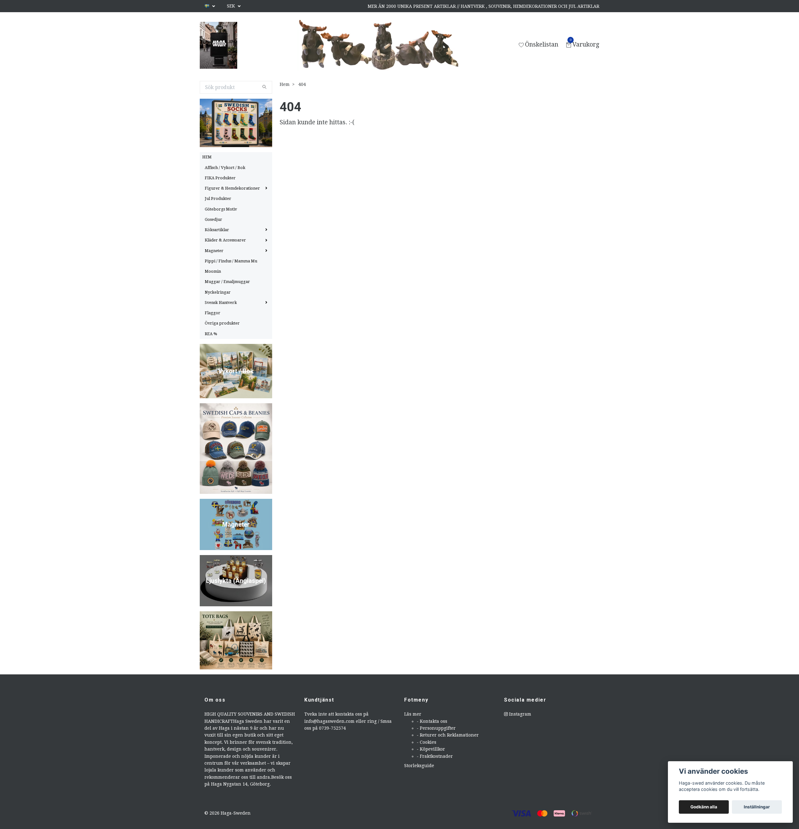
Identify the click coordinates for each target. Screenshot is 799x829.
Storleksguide (419, 765)
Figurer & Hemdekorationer (232, 188)
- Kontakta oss (432, 721)
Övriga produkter (222, 323)
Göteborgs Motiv (221, 209)
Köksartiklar (217, 229)
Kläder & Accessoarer (225, 240)
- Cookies (426, 742)
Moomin (213, 271)
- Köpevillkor (431, 749)
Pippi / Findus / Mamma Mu (231, 261)
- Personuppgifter (436, 728)
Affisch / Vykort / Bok (225, 167)
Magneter (214, 250)
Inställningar (757, 806)
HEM (207, 157)
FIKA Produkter (220, 178)
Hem (285, 84)
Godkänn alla (703, 806)
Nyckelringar (218, 292)
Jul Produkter (218, 198)
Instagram (519, 714)
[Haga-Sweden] (218, 45)
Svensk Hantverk (221, 302)
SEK (231, 5)
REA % (211, 333)
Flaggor (212, 312)
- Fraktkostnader (435, 756)
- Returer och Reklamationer (448, 734)
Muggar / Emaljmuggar (227, 281)
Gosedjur (213, 219)
